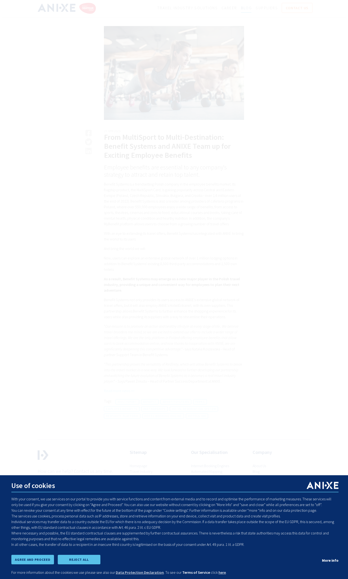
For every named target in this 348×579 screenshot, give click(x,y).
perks (200, 401)
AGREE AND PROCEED (32, 559)
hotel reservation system (194, 409)
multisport (127, 401)
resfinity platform (122, 416)
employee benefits (121, 409)
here (222, 572)
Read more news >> (119, 390)
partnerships (154, 409)
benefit (149, 401)
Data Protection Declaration (140, 572)
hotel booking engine (163, 416)
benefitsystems (176, 401)
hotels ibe (197, 416)
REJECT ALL (79, 559)
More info (330, 560)
